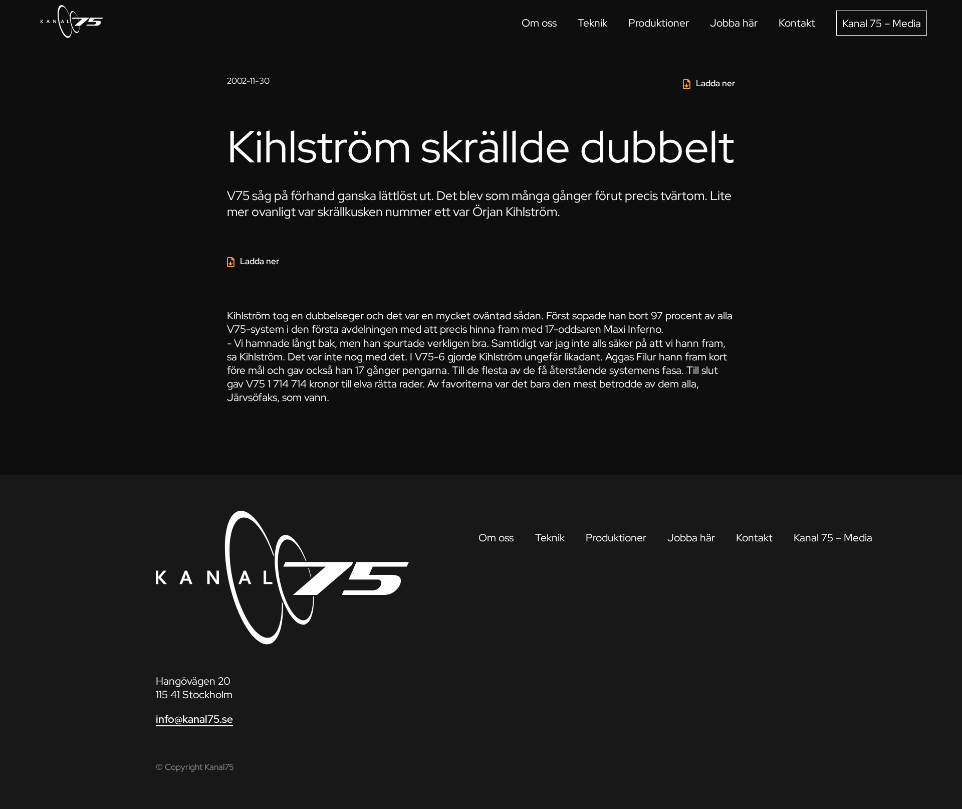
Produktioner (658, 23)
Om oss (539, 23)
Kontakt (797, 23)
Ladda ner (715, 83)
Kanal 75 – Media (881, 23)
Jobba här (734, 23)
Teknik (592, 23)
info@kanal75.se (194, 719)
